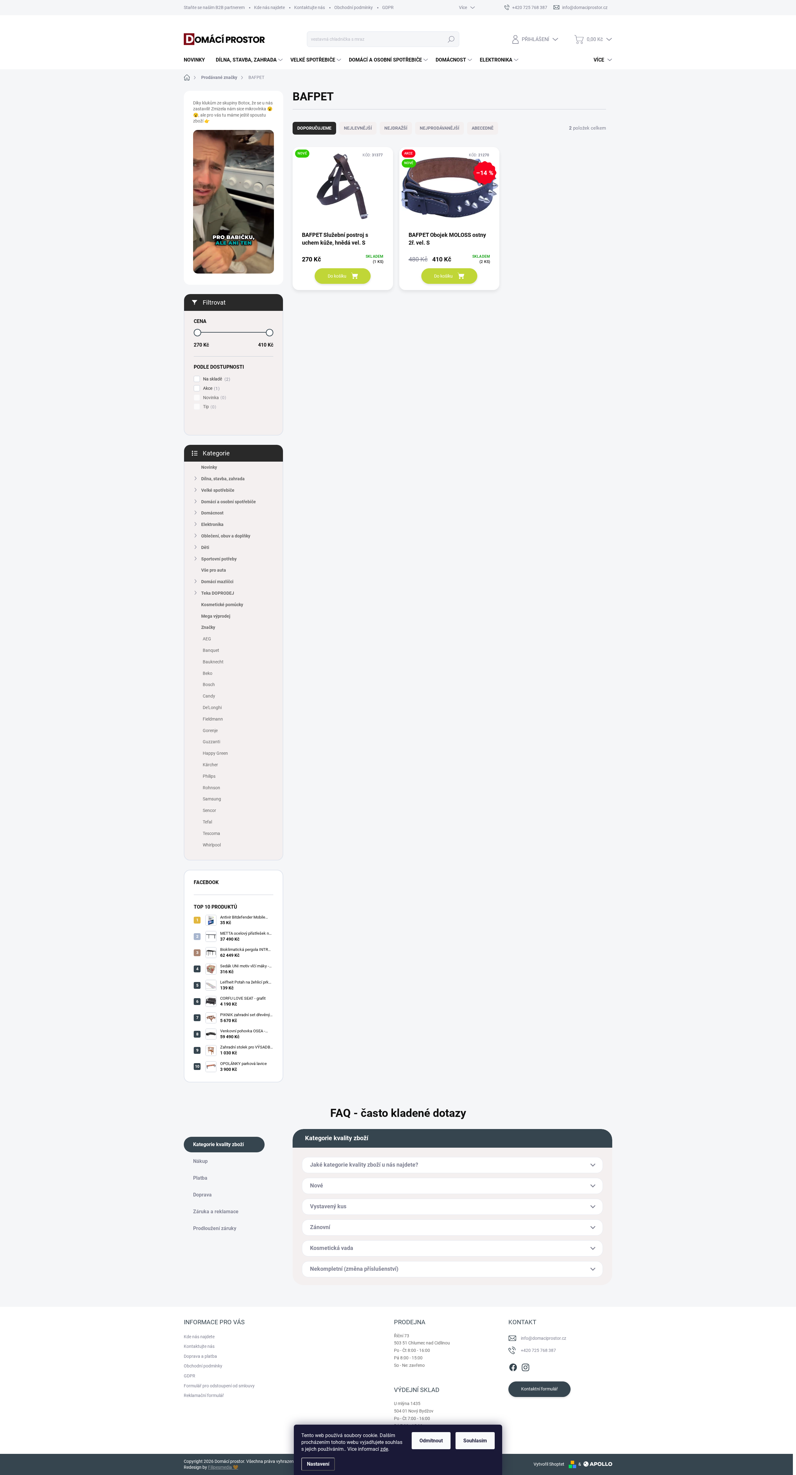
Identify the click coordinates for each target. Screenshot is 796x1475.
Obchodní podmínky (353, 7)
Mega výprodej (215, 616)
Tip (209, 406)
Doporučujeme (314, 128)
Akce (210, 388)
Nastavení (318, 1464)
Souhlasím (475, 1441)
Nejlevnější (358, 128)
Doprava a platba (200, 1356)
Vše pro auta (213, 570)
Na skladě (216, 379)
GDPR (388, 7)
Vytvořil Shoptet (549, 1464)
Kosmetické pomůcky (222, 604)
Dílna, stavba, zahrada (223, 478)
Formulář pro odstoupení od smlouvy (219, 1385)
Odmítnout (431, 1441)
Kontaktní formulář (539, 1388)
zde (384, 1449)
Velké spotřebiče (217, 490)
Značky (208, 627)
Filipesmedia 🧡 (223, 1467)
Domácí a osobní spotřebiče (228, 501)
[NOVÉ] (343, 191)
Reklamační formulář (204, 1395)
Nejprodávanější (439, 128)
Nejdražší (395, 128)
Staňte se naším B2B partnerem (214, 7)
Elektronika (212, 524)
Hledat (451, 39)
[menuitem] (197, 60)
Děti (205, 547)
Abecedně (482, 128)
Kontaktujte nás (309, 7)
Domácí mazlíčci (217, 581)
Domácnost (212, 512)
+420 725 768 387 (538, 1350)
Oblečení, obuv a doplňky (225, 535)
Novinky (209, 467)
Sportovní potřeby (219, 558)
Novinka (213, 397)
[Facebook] (513, 1366)
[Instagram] (525, 1366)
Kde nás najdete (269, 7)
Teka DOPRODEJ (217, 593)
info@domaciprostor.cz (543, 1338)
